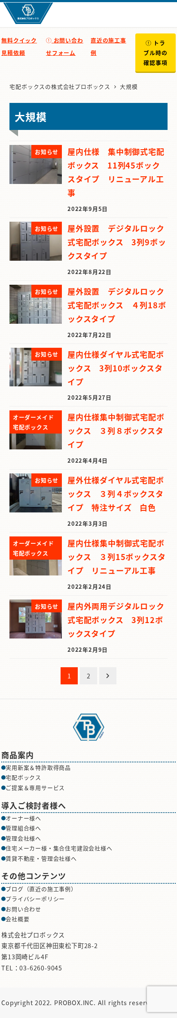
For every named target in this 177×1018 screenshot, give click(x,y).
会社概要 (17, 919)
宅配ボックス (23, 777)
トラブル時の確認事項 (155, 52)
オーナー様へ (23, 818)
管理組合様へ (23, 828)
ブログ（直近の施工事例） (41, 889)
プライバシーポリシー (35, 899)
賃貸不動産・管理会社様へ (41, 858)
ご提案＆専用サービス (35, 787)
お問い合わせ (23, 909)
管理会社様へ (23, 838)
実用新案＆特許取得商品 (38, 767)
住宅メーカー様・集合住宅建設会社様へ (59, 848)
